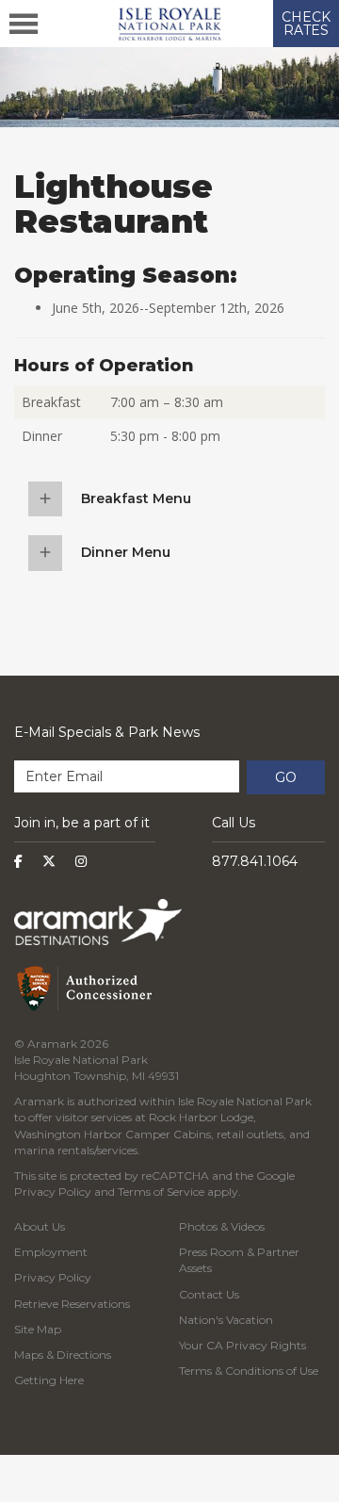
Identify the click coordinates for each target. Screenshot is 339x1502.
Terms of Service (161, 1191)
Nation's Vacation (226, 1320)
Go (286, 777)
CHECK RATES (306, 23)
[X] (49, 861)
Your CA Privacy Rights (242, 1345)
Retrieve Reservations (72, 1304)
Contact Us (209, 1294)
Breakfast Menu (136, 498)
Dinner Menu (125, 552)
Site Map (37, 1329)
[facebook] (18, 861)
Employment (51, 1252)
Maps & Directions (62, 1354)
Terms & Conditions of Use (248, 1370)
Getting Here (49, 1380)
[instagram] (81, 861)
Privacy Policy (52, 1191)
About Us (39, 1226)
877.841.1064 (255, 861)
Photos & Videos (222, 1226)
